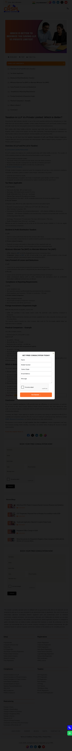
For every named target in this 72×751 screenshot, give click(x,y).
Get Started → (36, 394)
